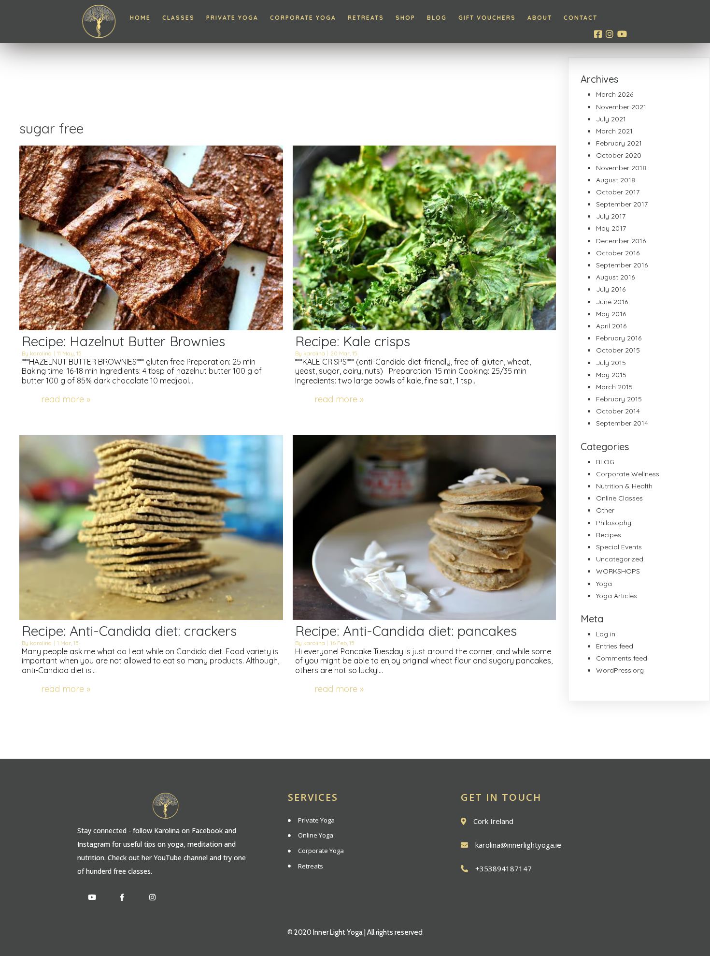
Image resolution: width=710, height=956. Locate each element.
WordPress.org (620, 670)
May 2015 (611, 374)
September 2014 (622, 423)
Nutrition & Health (624, 486)
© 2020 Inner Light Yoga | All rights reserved (355, 932)
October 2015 (618, 350)
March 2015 (614, 386)
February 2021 (619, 143)
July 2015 (611, 362)
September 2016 (622, 265)
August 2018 (615, 180)
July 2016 (610, 289)
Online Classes (619, 498)
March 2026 (614, 94)
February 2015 (619, 399)
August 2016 (615, 277)
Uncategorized (619, 559)
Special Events (619, 547)
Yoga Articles (616, 595)
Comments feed (621, 658)
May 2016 (611, 313)
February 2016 (618, 338)
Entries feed (614, 646)
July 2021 (611, 119)
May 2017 (611, 228)
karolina (41, 353)
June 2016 (612, 301)
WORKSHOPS (618, 571)
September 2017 (622, 204)
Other (605, 510)
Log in (605, 634)
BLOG (605, 461)
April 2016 (611, 326)
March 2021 (614, 131)
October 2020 (618, 155)
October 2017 (617, 192)
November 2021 (621, 107)
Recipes (608, 534)
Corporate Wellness (627, 474)
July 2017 (610, 216)
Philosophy (613, 522)
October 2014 (618, 411)
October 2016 (617, 253)
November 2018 (621, 167)
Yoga (604, 583)
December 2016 (621, 240)
